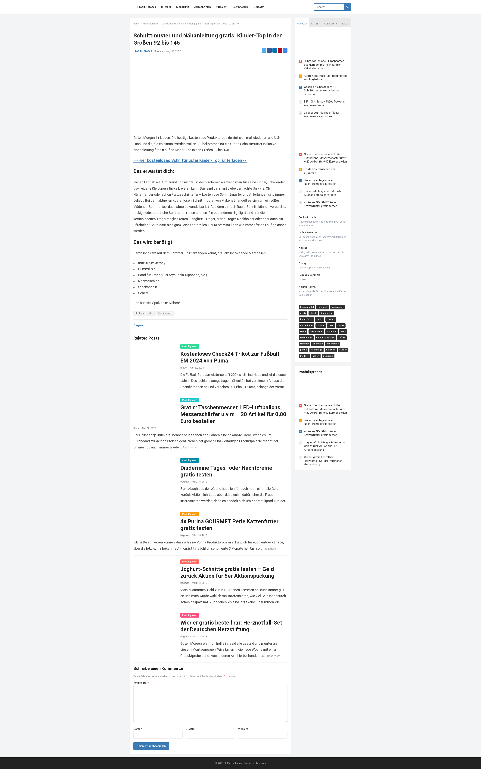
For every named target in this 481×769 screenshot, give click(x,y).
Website (243, 728)
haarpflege (316, 350)
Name (137, 728)
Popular (302, 23)
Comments (330, 23)
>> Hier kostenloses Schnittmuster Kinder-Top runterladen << (190, 160)
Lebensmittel (307, 307)
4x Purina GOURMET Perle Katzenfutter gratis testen (320, 204)
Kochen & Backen (325, 337)
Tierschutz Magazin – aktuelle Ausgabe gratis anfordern (322, 193)
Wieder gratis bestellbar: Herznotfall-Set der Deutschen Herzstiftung (323, 460)
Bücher (343, 350)
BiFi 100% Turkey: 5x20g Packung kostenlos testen (324, 103)
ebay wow (318, 344)
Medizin (304, 356)
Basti (136, 428)
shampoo (332, 331)
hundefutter (306, 319)
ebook (313, 313)
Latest (315, 23)
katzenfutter (306, 325)
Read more (189, 447)
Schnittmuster (165, 313)
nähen (151, 313)
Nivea (303, 331)
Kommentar (141, 682)
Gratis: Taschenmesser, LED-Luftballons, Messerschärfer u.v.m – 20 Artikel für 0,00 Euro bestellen (233, 414)
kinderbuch (337, 307)
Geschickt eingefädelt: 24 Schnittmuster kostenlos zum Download (322, 90)
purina (303, 350)
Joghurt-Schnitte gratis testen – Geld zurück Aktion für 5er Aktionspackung (324, 446)
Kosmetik (322, 307)
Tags (345, 23)
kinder (341, 325)
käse (331, 325)
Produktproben (150, 23)
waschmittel (316, 331)
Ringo (183, 367)
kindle (320, 319)
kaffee (342, 337)
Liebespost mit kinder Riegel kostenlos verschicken (321, 114)
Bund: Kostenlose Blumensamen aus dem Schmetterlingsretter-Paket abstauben (324, 64)
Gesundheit (306, 337)
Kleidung (139, 313)
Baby (343, 331)
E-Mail (190, 728)
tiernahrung (327, 313)
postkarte (328, 356)
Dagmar (158, 51)
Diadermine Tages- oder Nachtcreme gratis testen (320, 182)
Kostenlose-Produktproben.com (248, 763)
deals (303, 313)
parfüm (320, 325)
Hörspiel (304, 344)
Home (136, 23)
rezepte (331, 319)
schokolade (333, 344)
